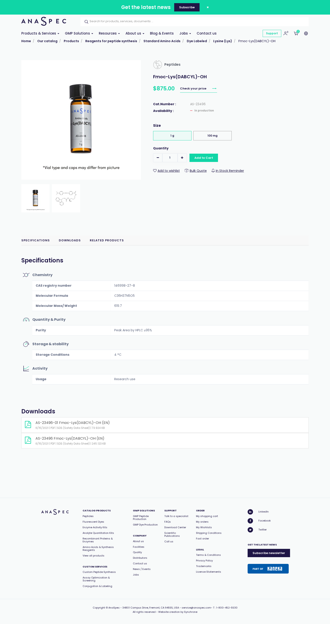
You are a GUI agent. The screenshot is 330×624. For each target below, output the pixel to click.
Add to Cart (203, 158)
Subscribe (187, 7)
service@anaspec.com (196, 607)
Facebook (264, 520)
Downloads (70, 240)
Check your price (193, 88)
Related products (107, 240)
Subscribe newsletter (269, 553)
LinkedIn (263, 511)
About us (133, 33)
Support (272, 33)
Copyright (99, 607)
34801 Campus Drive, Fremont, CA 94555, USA (150, 607)
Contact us (207, 33)
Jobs (184, 33)
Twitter (262, 529)
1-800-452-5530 (227, 607)
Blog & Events (162, 33)
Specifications (35, 240)
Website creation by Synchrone (177, 612)
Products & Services (39, 33)
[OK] (85, 21)
